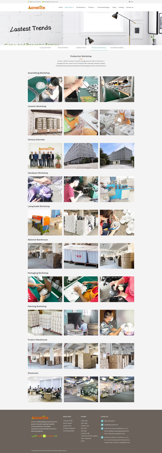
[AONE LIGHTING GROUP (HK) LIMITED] (36, 8)
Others (83, 441)
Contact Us (129, 7)
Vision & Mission (63, 48)
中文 (132, 2)
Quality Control (81, 48)
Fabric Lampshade (86, 438)
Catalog (121, 7)
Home (61, 7)
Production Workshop (99, 48)
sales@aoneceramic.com (111, 425)
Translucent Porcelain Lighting (89, 436)
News (114, 7)
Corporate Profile (45, 48)
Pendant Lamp (85, 426)
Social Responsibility (116, 48)
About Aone (69, 7)
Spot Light (84, 431)
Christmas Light (85, 433)
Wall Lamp (84, 428)
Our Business (80, 7)
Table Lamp (84, 420)
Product (91, 7)
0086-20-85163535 (109, 421)
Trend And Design (103, 7)
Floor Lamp (84, 423)
